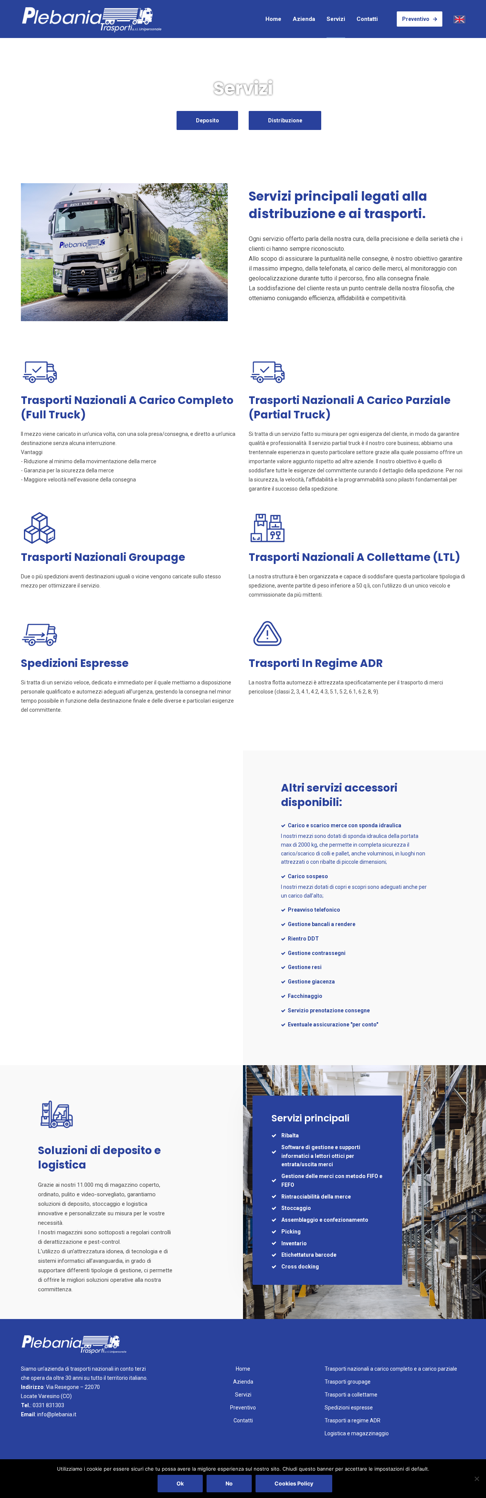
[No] (476, 1478)
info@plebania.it (56, 1414)
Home (273, 19)
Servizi (336, 19)
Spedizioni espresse (349, 1408)
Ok (180, 1483)
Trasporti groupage (348, 1382)
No (229, 1483)
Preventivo (415, 19)
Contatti (367, 19)
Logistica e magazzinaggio (357, 1433)
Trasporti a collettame (351, 1395)
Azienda (304, 19)
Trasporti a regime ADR (352, 1420)
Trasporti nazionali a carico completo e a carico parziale (391, 1369)
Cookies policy (294, 1483)
